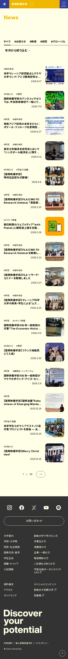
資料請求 (9, 584)
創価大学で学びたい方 (46, 535)
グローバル (58, 41)
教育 (33, 41)
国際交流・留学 (12, 552)
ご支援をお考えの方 (44, 563)
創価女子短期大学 (44, 589)
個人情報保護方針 (23, 643)
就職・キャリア (11, 563)
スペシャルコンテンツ (45, 584)
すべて (7, 41)
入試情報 (9, 569)
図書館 (37, 595)
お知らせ (20, 41)
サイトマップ (10, 595)
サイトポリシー (42, 643)
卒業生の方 (40, 541)
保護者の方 (40, 547)
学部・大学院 (10, 541)
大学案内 (9, 535)
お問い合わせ (34, 520)
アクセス (8, 589)
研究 (43, 41)
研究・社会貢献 (12, 547)
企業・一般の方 (42, 552)
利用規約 (8, 643)
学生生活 (9, 558)
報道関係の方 (41, 558)
